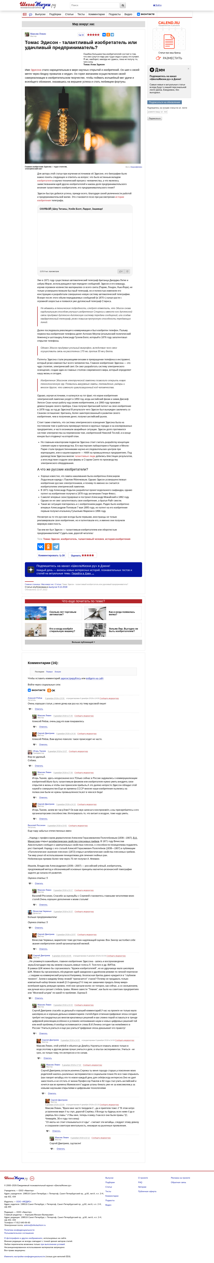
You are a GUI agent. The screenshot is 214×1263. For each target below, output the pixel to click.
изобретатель (69, 539)
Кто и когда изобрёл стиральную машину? (62, 629)
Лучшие (58, 672)
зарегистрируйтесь (71, 678)
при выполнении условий (53, 1244)
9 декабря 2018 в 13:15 (63, 1005)
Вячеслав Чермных (42, 911)
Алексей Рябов (35, 698)
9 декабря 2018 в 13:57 (66, 935)
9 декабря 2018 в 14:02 (70, 1040)
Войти (158, 5)
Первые (49, 672)
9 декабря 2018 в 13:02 (57, 826)
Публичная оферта (147, 1191)
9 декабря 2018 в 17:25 (63, 716)
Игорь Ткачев (39, 751)
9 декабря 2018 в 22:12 (80, 1138)
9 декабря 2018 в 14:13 (66, 804)
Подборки (55, 14)
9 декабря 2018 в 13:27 (57, 751)
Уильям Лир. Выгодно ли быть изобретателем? (123, 629)
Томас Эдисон (51, 539)
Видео (128, 14)
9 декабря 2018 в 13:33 (55, 698)
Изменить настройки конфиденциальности (24, 1256)
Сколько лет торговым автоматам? (62, 613)
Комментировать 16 (51, 555)
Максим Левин (44, 715)
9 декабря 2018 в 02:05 (62, 956)
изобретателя (44, 180)
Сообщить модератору (109, 698)
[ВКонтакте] (104, 34)
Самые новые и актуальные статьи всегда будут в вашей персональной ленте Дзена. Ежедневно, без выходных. (168, 88)
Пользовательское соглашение (19, 1233)
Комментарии (97, 14)
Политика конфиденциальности (19, 1230)
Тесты (81, 14)
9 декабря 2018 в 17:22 (72, 1065)
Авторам (142, 1187)
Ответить (39, 709)
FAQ (140, 1182)
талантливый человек (91, 539)
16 (82, 35)
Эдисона (36, 69)
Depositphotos (136, 167)
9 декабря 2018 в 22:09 (55, 1105)
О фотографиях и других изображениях (23, 1238)
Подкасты (115, 14)
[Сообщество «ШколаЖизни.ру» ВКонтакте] (145, 14)
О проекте (143, 1178)
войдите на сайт (95, 678)
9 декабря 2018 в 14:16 (66, 734)
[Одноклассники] (108, 34)
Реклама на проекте (180, 1178)
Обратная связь (178, 1182)
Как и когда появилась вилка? (122, 613)
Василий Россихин (36, 825)
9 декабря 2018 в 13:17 (63, 890)
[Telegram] (112, 34)
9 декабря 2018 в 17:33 (63, 773)
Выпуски (40, 14)
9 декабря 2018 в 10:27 (63, 912)
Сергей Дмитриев (46, 733)
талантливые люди (85, 456)
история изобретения (117, 539)
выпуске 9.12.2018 (58, 587)
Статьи (69, 14)
